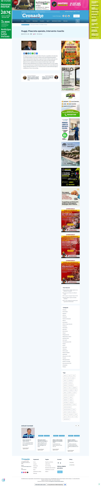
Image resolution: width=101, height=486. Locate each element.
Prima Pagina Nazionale (68, 324)
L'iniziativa (65, 322)
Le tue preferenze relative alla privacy (55, 484)
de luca (70, 382)
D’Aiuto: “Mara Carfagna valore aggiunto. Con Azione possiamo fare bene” (47, 77)
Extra (65, 320)
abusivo (65, 375)
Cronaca (28, 21)
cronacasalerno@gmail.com (26, 466)
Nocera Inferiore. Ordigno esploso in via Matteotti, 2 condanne (71, 290)
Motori (65, 315)
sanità (65, 357)
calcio (74, 375)
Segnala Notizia (42, 11)
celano (65, 380)
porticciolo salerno (67, 409)
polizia (74, 404)
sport (65, 416)
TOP (69, 416)
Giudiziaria (65, 365)
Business (65, 349)
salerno (65, 414)
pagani (71, 399)
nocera (74, 392)
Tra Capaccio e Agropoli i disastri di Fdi (37, 24)
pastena (71, 402)
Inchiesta (65, 316)
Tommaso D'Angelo (41, 449)
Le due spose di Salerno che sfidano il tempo (70, 293)
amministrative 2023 (67, 341)
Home (22, 21)
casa (64, 377)
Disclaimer (28, 11)
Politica (65, 309)
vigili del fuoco (66, 419)
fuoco (70, 387)
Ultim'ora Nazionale (67, 318)
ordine (71, 397)
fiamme (65, 387)
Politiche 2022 (66, 338)
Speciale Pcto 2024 (67, 356)
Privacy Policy (72, 462)
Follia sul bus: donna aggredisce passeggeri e (43, 440)
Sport (48, 21)
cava (68, 377)
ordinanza (66, 397)
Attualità (42, 21)
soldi (76, 414)
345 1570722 (23, 469)
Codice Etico (47, 463)
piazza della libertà (67, 404)
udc (72, 416)
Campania (65, 327)
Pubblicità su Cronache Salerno (49, 470)
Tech (64, 345)
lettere (65, 392)
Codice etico (33, 11)
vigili (76, 416)
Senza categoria (66, 352)
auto (70, 375)
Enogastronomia (67, 359)
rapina (69, 411)
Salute (65, 366)
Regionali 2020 (66, 334)
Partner (37, 11)
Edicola (59, 471)
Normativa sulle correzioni (50, 467)
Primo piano (66, 350)
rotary (74, 411)
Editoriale (65, 21)
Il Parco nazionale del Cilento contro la (27, 440)
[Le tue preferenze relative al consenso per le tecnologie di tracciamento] (99, 484)
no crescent (71, 394)
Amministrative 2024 (67, 363)
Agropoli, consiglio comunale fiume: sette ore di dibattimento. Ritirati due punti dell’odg (33, 78)
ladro (76, 390)
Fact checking (48, 465)
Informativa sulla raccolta (40, 484)
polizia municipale (67, 407)
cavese (73, 377)
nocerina (65, 394)
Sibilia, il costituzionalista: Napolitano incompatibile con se (57, 441)
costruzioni (70, 380)
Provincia (65, 347)
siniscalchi (71, 414)
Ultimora (65, 325)
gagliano (74, 387)
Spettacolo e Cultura (56, 21)
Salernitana (35, 21)
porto (74, 409)
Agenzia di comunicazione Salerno (57, 481)
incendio (71, 390)
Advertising (24, 11)
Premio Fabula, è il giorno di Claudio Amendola (70, 298)
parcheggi (66, 402)
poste (65, 411)
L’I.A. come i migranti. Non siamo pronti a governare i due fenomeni (71, 301)
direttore (65, 385)
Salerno (65, 313)
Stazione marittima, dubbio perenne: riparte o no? (73, 441)
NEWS (69, 392)
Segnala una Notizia (49, 462)
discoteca (71, 385)
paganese (66, 399)
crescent (65, 382)
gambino (65, 390)
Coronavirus (66, 331)
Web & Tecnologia (67, 361)
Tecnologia (66, 311)
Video (65, 343)
